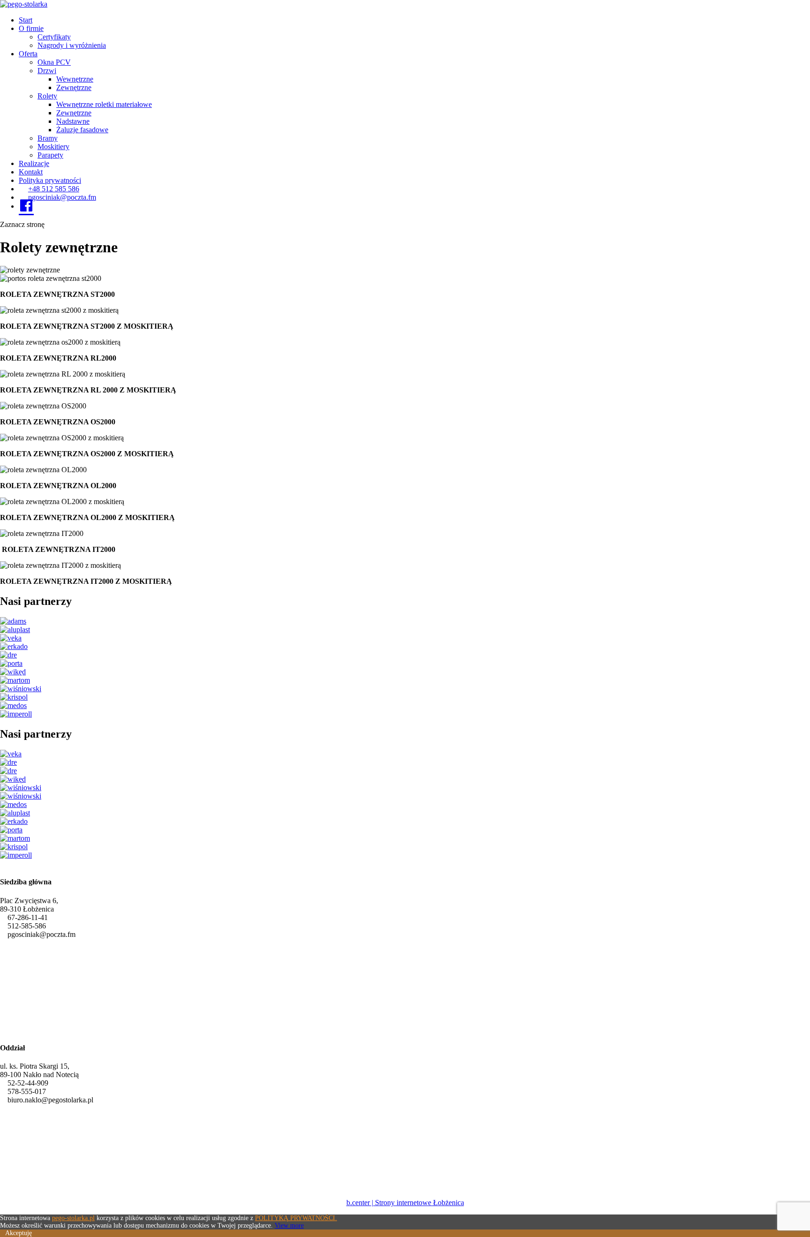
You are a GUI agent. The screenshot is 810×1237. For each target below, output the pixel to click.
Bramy (48, 138)
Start (25, 20)
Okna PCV (54, 62)
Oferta (28, 54)
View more (289, 1225)
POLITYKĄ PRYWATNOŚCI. (296, 1218)
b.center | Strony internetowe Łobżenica (405, 1203)
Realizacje (34, 163)
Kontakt (31, 172)
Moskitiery (53, 147)
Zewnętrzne (73, 87)
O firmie (31, 28)
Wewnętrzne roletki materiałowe (104, 104)
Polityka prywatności (50, 180)
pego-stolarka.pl (73, 1218)
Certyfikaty (54, 37)
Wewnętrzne (74, 79)
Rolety (47, 96)
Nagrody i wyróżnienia (72, 45)
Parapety (50, 155)
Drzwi (47, 71)
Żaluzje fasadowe (82, 130)
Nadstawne (73, 121)
